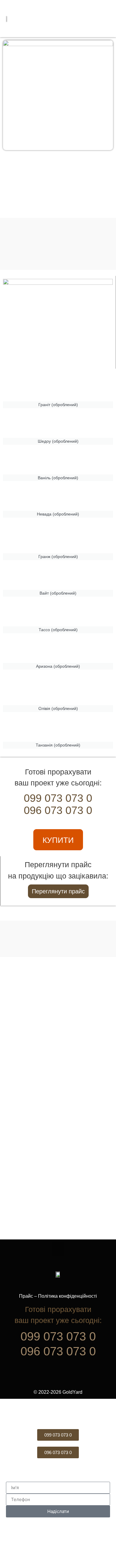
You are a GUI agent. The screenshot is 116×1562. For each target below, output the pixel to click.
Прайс (26, 1296)
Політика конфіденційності (67, 1296)
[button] (98, 18)
